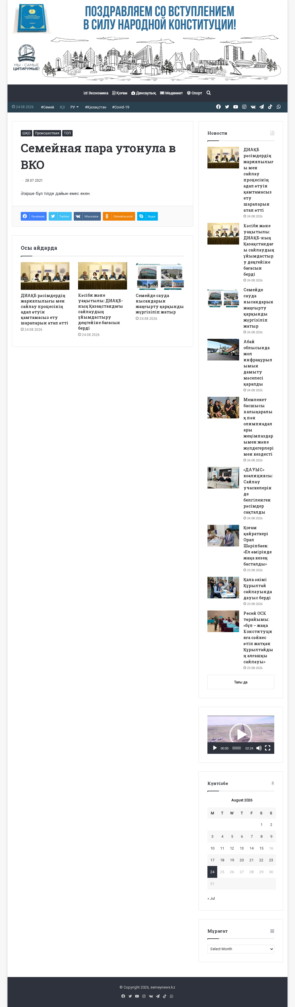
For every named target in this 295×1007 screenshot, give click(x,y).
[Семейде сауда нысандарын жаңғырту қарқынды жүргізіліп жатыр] (160, 276)
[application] (240, 735)
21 (251, 860)
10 (212, 848)
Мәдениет (173, 93)
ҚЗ (62, 107)
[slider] (236, 748)
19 (232, 860)
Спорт (196, 93)
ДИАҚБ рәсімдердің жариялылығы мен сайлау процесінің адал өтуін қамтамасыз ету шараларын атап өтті (44, 309)
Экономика (98, 93)
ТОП (67, 133)
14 (251, 848)
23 (271, 860)
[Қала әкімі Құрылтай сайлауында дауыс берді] (223, 587)
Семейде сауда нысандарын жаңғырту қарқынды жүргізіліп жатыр (160, 304)
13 (242, 848)
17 (212, 860)
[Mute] (259, 748)
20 (242, 860)
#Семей (47, 107)
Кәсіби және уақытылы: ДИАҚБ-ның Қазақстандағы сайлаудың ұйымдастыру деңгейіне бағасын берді (100, 311)
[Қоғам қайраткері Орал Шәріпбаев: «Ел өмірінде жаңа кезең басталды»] (223, 535)
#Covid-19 (120, 107)
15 (261, 848)
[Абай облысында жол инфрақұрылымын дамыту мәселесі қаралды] (223, 349)
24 (212, 872)
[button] (240, 734)
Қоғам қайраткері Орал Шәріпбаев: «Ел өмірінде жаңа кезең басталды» (257, 546)
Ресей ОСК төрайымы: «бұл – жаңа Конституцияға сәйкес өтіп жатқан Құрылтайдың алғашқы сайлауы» (258, 637)
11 (222, 848)
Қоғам (121, 93)
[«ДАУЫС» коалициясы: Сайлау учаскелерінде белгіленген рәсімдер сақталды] (223, 478)
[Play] (215, 748)
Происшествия (47, 133)
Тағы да (240, 682)
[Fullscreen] (268, 748)
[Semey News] (147, 59)
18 (222, 860)
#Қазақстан (95, 107)
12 (232, 848)
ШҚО (26, 133)
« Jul (211, 898)
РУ (73, 107)
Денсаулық (145, 93)
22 (261, 860)
